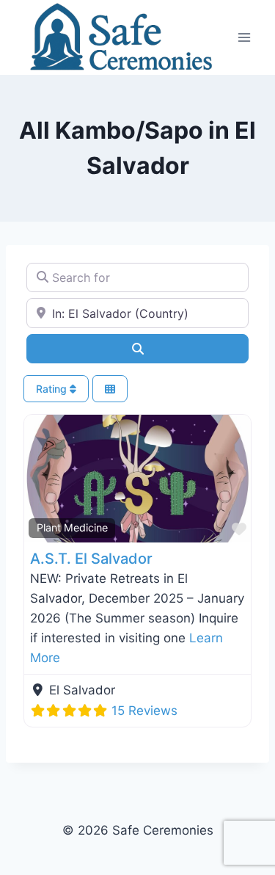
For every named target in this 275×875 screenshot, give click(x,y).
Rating (53, 388)
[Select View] (110, 388)
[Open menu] (243, 37)
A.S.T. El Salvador (91, 558)
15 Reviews (144, 710)
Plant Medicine (72, 527)
